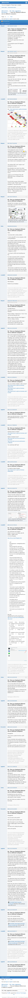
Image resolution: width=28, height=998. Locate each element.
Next (11, 16)
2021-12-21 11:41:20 (12, 727)
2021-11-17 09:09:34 (12, 425)
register (11, 18)
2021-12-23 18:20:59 (12, 848)
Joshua (2, 677)
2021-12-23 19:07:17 (12, 931)
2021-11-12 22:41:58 (12, 328)
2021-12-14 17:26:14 (12, 525)
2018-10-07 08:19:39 (12, 300)
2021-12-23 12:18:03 (12, 809)
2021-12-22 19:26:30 (12, 787)
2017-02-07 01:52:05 (12, 143)
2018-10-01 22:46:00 (12, 275)
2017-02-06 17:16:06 (12, 26)
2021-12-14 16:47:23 (12, 488)
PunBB (8, 992)
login (7, 18)
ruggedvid (3, 328)
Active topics (4, 7)
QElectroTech (5, 2)
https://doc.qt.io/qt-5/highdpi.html (15, 538)
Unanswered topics (12, 7)
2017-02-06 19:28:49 (12, 99)
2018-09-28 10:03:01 (12, 226)
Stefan (2, 226)
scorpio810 (3, 275)
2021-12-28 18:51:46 (12, 961)
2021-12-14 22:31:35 (12, 677)
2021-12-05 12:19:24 (12, 461)
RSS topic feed (6, 21)
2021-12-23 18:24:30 (12, 909)
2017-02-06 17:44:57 (12, 51)
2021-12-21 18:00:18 (12, 766)
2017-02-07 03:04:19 (12, 196)
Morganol (2, 51)
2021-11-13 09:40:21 (12, 377)
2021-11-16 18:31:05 (12, 409)
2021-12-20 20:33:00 (12, 700)
